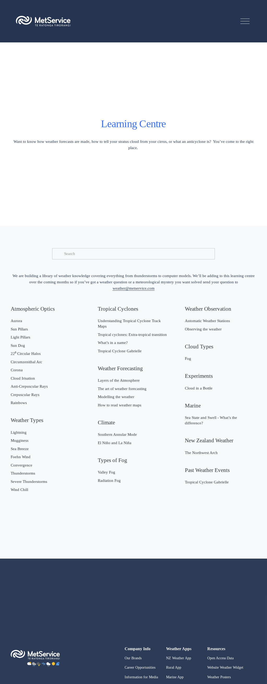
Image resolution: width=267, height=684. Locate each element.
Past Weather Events (207, 470)
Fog (188, 358)
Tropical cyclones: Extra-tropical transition (132, 335)
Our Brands (133, 658)
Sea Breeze (20, 449)
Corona (17, 370)
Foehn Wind (21, 457)
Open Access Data (220, 658)
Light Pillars (20, 337)
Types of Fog (112, 460)
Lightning (19, 432)
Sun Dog (18, 345)
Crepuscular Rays (25, 395)
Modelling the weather (116, 397)
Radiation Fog (109, 480)
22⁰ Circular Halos (26, 353)
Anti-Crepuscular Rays (29, 386)
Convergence (21, 465)
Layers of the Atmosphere (119, 380)
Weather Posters (219, 677)
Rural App (173, 667)
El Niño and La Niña (114, 443)
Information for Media (141, 677)
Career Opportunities (140, 667)
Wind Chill (19, 490)
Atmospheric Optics (33, 309)
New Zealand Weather (209, 440)
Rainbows (19, 403)
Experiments (199, 376)
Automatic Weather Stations (207, 321)
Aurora (16, 321)
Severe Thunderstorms (29, 482)
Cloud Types (199, 346)
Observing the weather (203, 329)
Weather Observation (208, 309)
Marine (193, 405)
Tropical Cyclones (118, 309)
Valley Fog (106, 472)
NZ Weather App (178, 658)
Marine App (175, 677)
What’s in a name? (113, 343)
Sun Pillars (19, 329)
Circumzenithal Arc (26, 362)
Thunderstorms (23, 473)
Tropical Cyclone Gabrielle (120, 351)
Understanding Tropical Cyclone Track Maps (129, 323)
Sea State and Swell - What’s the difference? (211, 420)
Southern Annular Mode (117, 434)
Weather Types (27, 420)
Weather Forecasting (120, 368)
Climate (106, 422)
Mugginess (19, 440)
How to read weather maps (119, 405)
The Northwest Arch (201, 453)
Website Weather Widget (225, 667)
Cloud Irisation (23, 378)
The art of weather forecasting (122, 389)
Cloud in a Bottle (199, 388)
